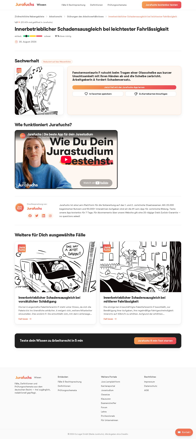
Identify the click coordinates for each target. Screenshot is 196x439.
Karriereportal (108, 386)
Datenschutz (150, 386)
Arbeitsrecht (55, 16)
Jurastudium (107, 390)
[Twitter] (37, 216)
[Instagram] (50, 216)
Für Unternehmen (109, 420)
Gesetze (105, 394)
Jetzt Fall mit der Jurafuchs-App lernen (124, 87)
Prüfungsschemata (117, 5)
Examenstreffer (108, 403)
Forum (104, 407)
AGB (146, 390)
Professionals (108, 416)
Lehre (104, 411)
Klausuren (106, 399)
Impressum (149, 381)
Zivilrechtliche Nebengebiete (29, 16)
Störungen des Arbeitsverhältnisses (85, 16)
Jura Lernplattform (110, 381)
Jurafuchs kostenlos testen (162, 5)
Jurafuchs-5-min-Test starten (155, 340)
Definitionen (96, 5)
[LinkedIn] (43, 216)
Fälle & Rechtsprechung (73, 5)
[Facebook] (30, 216)
